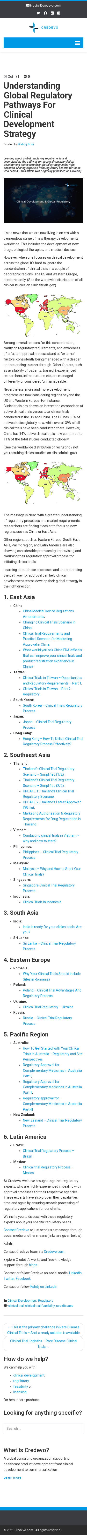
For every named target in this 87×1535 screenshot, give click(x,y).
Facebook (23, 1279)
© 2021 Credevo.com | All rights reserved (32, 1530)
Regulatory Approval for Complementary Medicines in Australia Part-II (52, 1087)
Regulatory (45, 1300)
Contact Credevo (16, 1230)
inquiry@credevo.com (45, 5)
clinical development (28, 1375)
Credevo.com (54, 1252)
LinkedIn (75, 1273)
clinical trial (16, 1305)
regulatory (21, 1381)
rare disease (64, 1305)
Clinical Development (22, 1300)
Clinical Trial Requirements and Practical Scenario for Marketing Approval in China (47, 639)
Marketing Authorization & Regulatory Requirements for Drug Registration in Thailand (52, 818)
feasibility (20, 1386)
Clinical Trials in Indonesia (42, 902)
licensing (20, 1392)
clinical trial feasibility (40, 1305)
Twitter (9, 1279)
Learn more (12, 1477)
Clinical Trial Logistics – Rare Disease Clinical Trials (43, 1344)
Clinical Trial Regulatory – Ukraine (48, 1007)
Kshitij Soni (26, 144)
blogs (33, 1265)
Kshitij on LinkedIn (43, 1287)
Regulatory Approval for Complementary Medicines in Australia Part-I (52, 1070)
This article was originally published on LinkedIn (50, 171)
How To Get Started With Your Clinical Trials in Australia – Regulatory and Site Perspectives (53, 1053)
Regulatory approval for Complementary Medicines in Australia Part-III (52, 1103)
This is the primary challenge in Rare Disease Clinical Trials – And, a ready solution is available (43, 1330)
